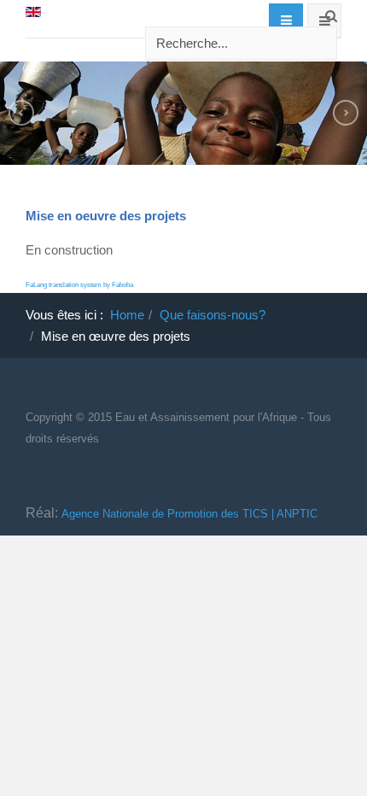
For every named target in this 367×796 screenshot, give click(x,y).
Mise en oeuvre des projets (106, 215)
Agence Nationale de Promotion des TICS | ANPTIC (189, 513)
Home (127, 314)
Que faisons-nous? (212, 314)
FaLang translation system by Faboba (79, 285)
